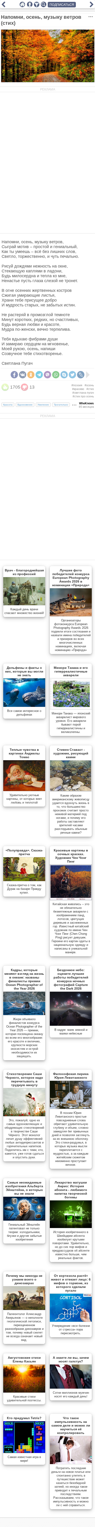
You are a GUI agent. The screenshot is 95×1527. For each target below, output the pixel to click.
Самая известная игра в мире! (24, 1458)
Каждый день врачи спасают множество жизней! (24, 611)
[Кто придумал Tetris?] (24, 1452)
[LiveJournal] (80, 374)
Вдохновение (25, 404)
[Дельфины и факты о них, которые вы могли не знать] (24, 706)
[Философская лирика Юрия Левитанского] (70, 1108)
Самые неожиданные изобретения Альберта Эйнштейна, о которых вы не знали (24, 1188)
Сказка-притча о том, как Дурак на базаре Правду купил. (24, 888)
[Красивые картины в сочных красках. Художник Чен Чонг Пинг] (70, 899)
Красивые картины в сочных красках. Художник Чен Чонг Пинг (71, 855)
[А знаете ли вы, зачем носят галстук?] (70, 1388)
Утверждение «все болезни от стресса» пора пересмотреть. (71, 1329)
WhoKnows (86, 403)
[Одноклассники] (31, 374)
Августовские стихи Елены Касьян (24, 1359)
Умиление (43, 404)
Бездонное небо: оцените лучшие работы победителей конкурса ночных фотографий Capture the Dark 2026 (70, 979)
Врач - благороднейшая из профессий (24, 572)
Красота (7, 404)
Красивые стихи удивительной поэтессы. (24, 1398)
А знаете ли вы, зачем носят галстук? (71, 1359)
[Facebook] (14, 374)
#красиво (78, 389)
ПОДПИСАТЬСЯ (62, 4)
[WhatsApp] (55, 374)
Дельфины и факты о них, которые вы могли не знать (24, 671)
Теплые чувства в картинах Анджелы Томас (24, 753)
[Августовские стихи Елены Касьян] (24, 1391)
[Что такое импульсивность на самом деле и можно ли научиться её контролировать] (70, 1463)
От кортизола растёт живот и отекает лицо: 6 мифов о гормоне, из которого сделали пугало (71, 1283)
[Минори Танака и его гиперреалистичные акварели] (70, 708)
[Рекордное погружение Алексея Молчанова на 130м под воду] (91, 6)
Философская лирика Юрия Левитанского (71, 1075)
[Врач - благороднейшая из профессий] (24, 604)
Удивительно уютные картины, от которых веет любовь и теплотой (24, 798)
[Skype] (64, 374)
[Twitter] (72, 374)
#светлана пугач (83, 392)
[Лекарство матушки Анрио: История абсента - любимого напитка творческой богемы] (70, 1227)
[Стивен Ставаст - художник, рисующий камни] (70, 790)
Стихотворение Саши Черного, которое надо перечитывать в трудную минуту (24, 1079)
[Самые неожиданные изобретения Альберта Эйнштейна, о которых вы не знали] (24, 1220)
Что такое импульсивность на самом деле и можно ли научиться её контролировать (70, 1425)
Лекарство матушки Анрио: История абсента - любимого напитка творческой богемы (70, 1190)
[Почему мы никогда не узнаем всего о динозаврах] (24, 1309)
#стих (90, 389)
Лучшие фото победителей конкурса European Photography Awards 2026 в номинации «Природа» (70, 577)
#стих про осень (83, 396)
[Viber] (47, 374)
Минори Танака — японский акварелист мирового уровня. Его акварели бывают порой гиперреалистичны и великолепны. (71, 723)
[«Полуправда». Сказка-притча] (24, 880)
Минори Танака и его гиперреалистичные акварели (71, 671)
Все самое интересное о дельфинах (24, 712)
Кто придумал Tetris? (24, 1418)
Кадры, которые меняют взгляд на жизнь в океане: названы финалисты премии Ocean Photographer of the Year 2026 (24, 979)
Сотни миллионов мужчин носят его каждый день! (71, 1394)
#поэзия (76, 385)
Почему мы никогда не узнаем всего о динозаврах (24, 1279)
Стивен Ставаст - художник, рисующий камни (70, 753)
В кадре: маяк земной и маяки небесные (70, 1031)
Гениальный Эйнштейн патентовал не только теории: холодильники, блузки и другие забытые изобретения (24, 1232)
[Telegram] (39, 374)
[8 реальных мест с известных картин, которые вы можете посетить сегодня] (3, 6)
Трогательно (61, 404)
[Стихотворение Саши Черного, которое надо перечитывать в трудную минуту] (24, 1115)
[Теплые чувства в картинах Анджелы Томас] (24, 790)
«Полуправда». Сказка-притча (24, 852)
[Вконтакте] (22, 374)
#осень (89, 385)
